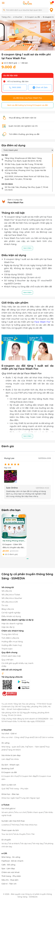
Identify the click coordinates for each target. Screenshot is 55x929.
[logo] (27, 3)
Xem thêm (27, 248)
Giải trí (37, 737)
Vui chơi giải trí (8, 808)
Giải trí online (47, 737)
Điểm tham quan (36, 812)
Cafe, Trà (24, 747)
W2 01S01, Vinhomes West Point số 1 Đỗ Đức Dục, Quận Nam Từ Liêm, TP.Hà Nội (27, 177)
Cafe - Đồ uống (8, 865)
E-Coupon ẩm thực (10, 776)
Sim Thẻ (30, 834)
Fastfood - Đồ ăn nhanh (12, 861)
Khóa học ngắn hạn (10, 798)
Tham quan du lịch (10, 830)
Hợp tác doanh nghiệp (12, 623)
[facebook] (3, 673)
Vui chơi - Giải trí (9, 733)
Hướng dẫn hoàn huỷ (12, 645)
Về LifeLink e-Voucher (12, 598)
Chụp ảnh (29, 737)
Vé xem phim (8, 812)
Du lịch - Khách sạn (10, 765)
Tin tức (5, 605)
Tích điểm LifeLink (10, 638)
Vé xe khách (14, 843)
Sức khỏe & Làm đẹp (11, 755)
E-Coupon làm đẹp (28, 776)
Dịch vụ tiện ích (9, 785)
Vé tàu (5, 843)
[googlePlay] (26, 682)
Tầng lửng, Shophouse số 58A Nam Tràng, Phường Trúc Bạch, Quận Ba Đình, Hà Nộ (23, 159)
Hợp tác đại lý (8, 627)
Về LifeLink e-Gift (10, 602)
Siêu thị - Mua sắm (10, 880)
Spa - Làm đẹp (8, 868)
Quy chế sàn (7, 659)
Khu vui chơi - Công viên (12, 737)
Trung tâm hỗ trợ (10, 634)
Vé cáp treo (26, 843)
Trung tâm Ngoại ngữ (30, 798)
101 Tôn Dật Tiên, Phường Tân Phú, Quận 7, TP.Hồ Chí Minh (26, 188)
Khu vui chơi (21, 812)
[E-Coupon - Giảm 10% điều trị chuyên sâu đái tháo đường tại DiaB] (14, 526)
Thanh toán (7, 649)
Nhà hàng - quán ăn (10, 747)
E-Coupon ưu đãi (9, 772)
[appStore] (26, 688)
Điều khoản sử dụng (11, 616)
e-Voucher (7, 730)
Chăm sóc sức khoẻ (10, 872)
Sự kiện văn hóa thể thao (13, 821)
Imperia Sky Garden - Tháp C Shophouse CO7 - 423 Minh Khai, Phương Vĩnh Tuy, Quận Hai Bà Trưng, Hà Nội (25, 170)
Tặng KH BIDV (14, 750)
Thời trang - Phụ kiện (19, 788)
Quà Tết (5, 788)
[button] (19, 45)
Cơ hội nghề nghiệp (11, 612)
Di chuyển (6, 840)
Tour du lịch (7, 834)
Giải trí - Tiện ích (9, 884)
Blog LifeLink (8, 609)
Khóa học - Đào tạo (10, 794)
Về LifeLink (7, 591)
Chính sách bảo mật (11, 656)
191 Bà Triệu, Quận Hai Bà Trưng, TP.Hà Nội (24, 164)
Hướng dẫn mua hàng (12, 641)
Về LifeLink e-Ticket (11, 594)
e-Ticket (5, 805)
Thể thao (16, 825)
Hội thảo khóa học (29, 825)
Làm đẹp (5, 759)
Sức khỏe (14, 759)
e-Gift (4, 853)
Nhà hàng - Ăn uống (11, 857)
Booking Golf (8, 768)
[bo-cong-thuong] (9, 693)
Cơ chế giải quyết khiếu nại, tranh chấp (17, 664)
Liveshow (6, 825)
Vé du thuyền (20, 834)
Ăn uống (5, 743)
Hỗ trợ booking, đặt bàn (18, 81)
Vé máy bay (38, 843)
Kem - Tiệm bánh (36, 747)
